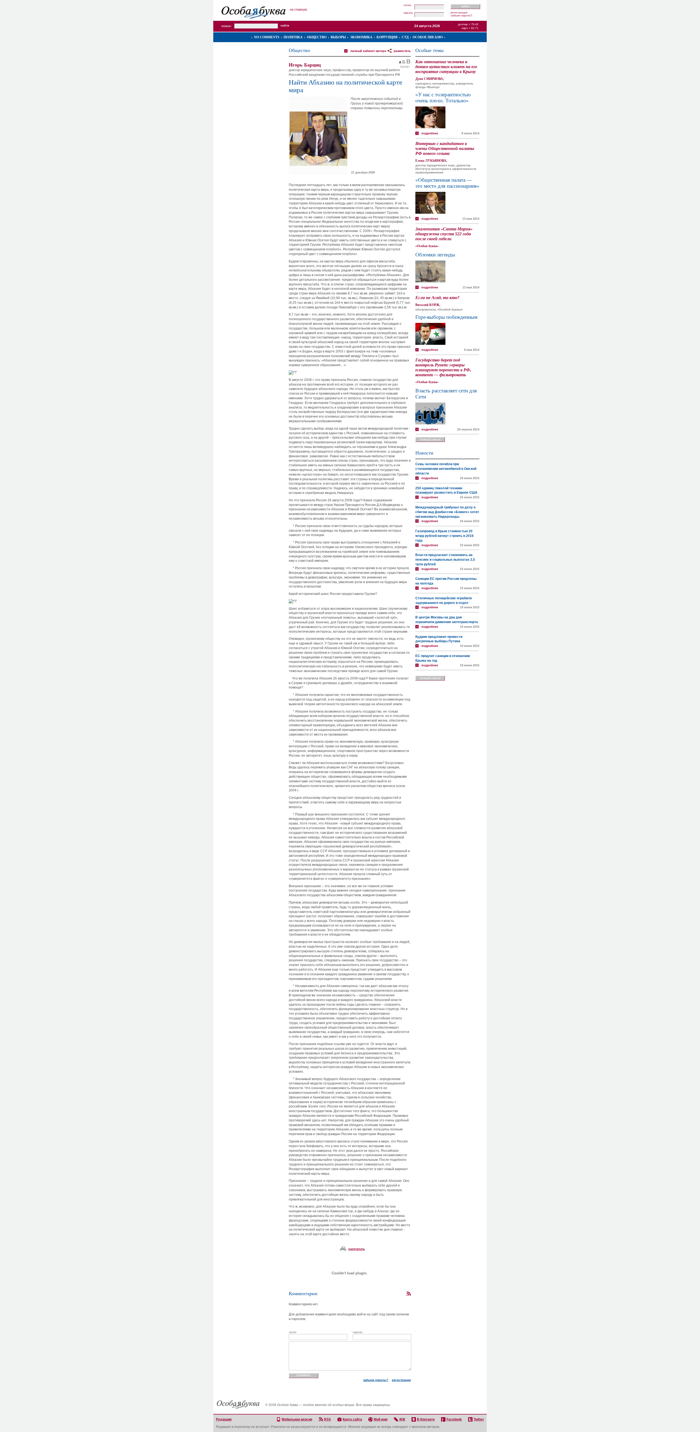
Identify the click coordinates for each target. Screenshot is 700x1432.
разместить (402, 51)
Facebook (454, 1419)
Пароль (408, 12)
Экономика (361, 37)
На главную (298, 9)
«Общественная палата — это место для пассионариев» (447, 183)
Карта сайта (352, 1419)
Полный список (430, 439)
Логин (407, 5)
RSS (327, 1419)
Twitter (479, 1419)
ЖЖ (402, 1419)
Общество (316, 37)
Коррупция (387, 37)
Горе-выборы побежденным (446, 317)
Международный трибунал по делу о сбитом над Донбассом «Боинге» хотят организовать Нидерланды (447, 512)
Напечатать (356, 1249)
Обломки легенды (435, 255)
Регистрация (459, 12)
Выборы (338, 37)
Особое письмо (428, 37)
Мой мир (380, 1419)
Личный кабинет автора (368, 51)
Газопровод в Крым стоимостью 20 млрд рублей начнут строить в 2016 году (444, 535)
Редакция (224, 1419)
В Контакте (426, 1419)
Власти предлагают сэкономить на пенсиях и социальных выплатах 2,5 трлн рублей (445, 559)
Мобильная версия (297, 1419)
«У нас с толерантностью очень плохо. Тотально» (443, 97)
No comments (266, 37)
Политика (293, 37)
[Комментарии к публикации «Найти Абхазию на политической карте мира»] (408, 1294)
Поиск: (226, 26)
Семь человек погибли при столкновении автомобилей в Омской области (445, 468)
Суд (405, 37)
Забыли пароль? (461, 15)
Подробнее (429, 133)
